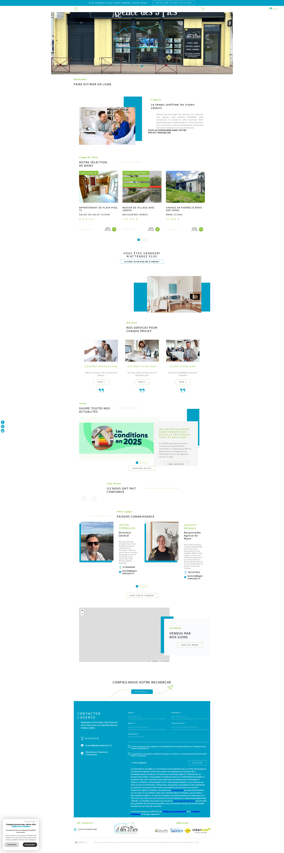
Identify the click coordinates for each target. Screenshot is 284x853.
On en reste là (29, 821)
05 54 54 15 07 (92, 738)
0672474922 (194, 572)
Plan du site (149, 842)
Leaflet (148, 661)
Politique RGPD (188, 842)
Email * (132, 723)
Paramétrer (11, 845)
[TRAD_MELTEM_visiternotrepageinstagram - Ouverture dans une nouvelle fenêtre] (2, 426)
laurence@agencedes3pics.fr (195, 577)
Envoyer (198, 763)
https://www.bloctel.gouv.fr (184, 801)
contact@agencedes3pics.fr (98, 745)
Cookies (196, 842)
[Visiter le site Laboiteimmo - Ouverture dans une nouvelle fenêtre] (81, 842)
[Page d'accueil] (125, 833)
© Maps (154, 661)
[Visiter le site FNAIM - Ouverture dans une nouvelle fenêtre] (187, 830)
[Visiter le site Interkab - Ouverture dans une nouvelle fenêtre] (201, 830)
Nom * (131, 712)
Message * (133, 734)
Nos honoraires (139, 842)
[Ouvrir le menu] (203, 9)
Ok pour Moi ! (30, 845)
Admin (168, 842)
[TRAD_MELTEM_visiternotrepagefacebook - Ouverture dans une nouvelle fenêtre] (2, 422)
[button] (139, 66)
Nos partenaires (177, 842)
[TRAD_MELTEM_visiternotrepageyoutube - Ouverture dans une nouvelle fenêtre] (2, 430)
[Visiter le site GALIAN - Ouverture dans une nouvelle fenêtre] (161, 830)
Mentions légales (159, 842)
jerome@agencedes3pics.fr (129, 572)
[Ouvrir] (76, 9)
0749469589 (129, 567)
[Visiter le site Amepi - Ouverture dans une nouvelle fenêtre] (176, 830)
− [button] (82, 614)
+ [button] (82, 610)
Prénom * (176, 712)
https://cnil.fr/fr (177, 790)
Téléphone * (178, 723)
